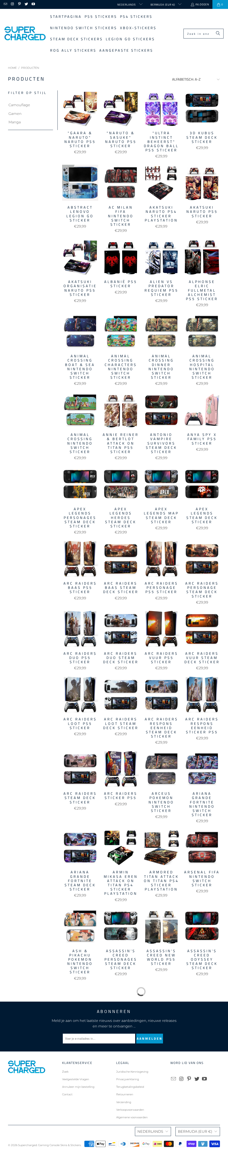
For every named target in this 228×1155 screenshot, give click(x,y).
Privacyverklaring (127, 1079)
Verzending (123, 1102)
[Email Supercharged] (5, 4)
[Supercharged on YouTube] (33, 4)
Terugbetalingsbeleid (130, 1086)
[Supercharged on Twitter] (26, 4)
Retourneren (124, 1094)
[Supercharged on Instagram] (12, 4)
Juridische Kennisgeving (132, 1071)
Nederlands (127, 4)
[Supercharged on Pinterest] (19, 4)
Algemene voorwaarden (132, 1117)
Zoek (65, 1071)
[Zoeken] (218, 34)
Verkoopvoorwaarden (130, 1109)
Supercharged (27, 1145)
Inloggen (202, 4)
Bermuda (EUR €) (163, 4)
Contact (67, 1094)
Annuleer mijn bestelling (78, 1086)
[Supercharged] (25, 33)
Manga (14, 122)
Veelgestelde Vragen (75, 1079)
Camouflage (19, 105)
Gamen (15, 114)
